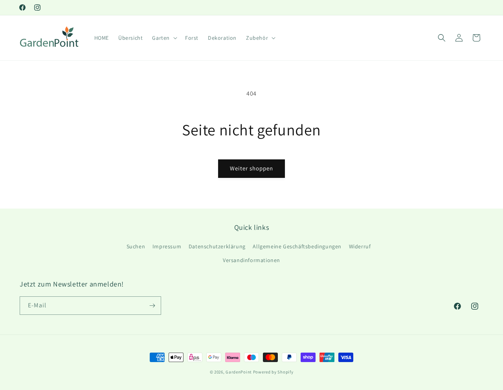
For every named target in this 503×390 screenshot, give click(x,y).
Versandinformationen (251, 260)
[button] (163, 38)
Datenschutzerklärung (217, 246)
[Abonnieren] (152, 305)
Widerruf (360, 246)
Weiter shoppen (251, 168)
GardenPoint (239, 372)
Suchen (136, 246)
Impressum (166, 246)
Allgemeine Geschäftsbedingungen (297, 246)
